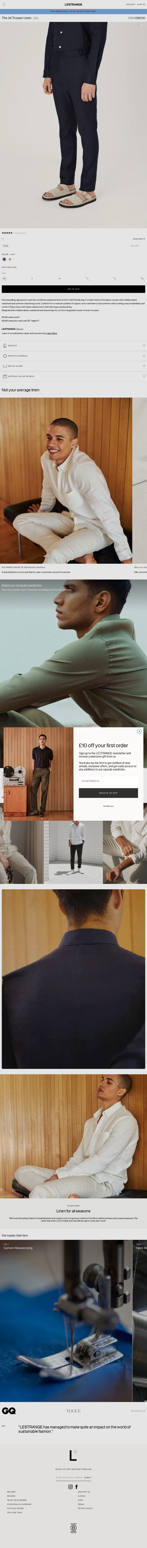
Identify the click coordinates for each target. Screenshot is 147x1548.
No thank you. (108, 806)
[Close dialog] (139, 731)
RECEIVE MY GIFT (108, 793)
